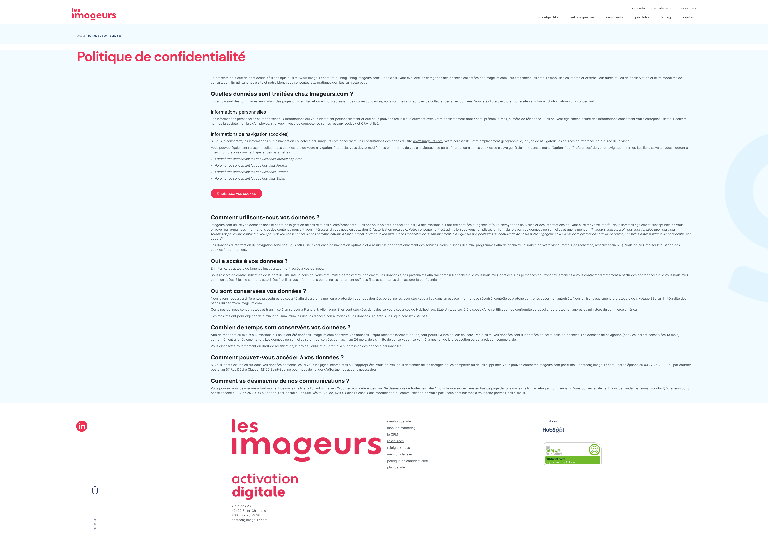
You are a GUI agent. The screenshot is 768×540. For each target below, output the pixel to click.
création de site (399, 421)
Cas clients (614, 17)
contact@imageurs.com (249, 520)
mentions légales (400, 454)
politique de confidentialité (407, 461)
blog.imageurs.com (364, 78)
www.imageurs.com (314, 78)
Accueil (81, 35)
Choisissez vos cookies (236, 193)
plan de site (396, 467)
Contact (689, 17)
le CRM (392, 434)
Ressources (687, 8)
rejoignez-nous (398, 448)
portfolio (642, 17)
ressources (395, 441)
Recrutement (662, 8)
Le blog (666, 17)
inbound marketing (401, 428)
